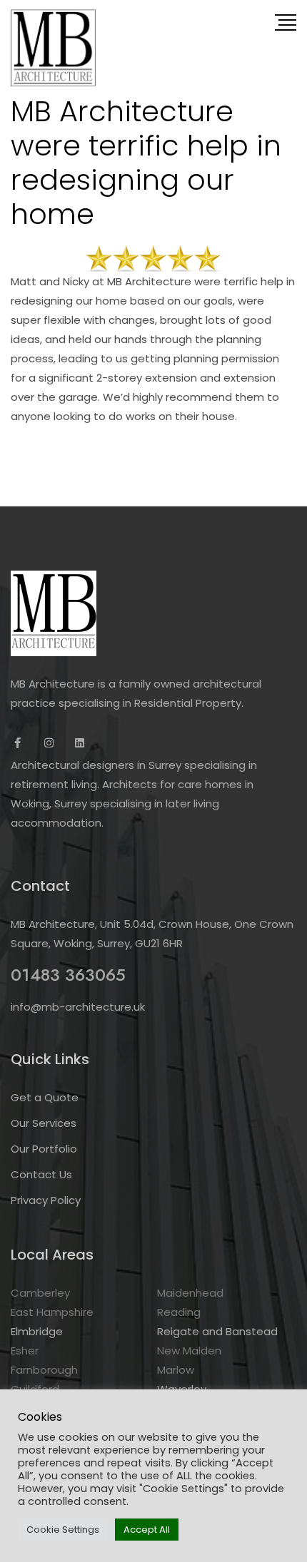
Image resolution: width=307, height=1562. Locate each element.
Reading (179, 1312)
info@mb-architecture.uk (78, 1006)
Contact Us (41, 1174)
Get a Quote (45, 1097)
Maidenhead (190, 1292)
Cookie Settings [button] (62, 1529)
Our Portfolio (44, 1148)
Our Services (43, 1123)
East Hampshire (52, 1312)
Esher (25, 1350)
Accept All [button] (147, 1529)
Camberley (40, 1292)
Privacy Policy (46, 1200)
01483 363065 (68, 974)
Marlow (175, 1369)
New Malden (189, 1350)
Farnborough (44, 1369)
